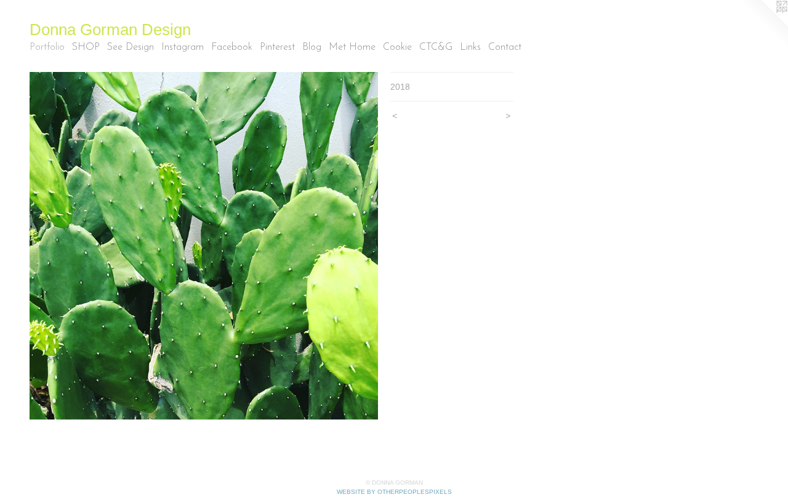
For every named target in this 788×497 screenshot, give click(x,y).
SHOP (86, 47)
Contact (504, 47)
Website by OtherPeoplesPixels (394, 491)
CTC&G (435, 47)
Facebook (231, 47)
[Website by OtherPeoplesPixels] (763, 24)
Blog (311, 47)
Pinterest (277, 47)
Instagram (182, 47)
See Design (130, 47)
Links (470, 47)
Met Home (352, 47)
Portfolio (47, 47)
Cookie (397, 47)
